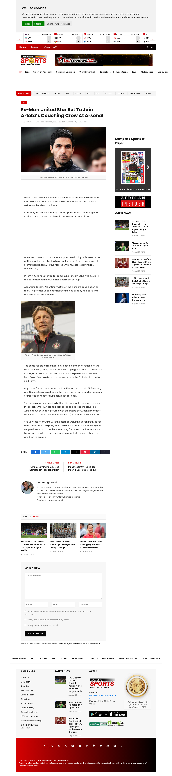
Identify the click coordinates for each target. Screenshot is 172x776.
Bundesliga (135, 93)
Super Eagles (42, 93)
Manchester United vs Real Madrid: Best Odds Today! (82, 468)
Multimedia (147, 72)
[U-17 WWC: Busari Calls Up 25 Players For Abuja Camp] (63, 530)
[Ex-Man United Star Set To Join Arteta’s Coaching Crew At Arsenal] (63, 171)
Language (163, 72)
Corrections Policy (29, 712)
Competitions (120, 72)
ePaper (47, 47)
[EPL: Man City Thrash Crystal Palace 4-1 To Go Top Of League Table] (34, 530)
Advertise (25, 686)
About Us (25, 677)
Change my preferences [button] (58, 24)
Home (27, 72)
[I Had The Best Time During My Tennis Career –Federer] (93, 530)
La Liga (108, 93)
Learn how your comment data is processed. (79, 643)
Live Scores (23, 93)
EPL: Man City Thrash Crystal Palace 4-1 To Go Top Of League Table (33, 546)
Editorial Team (27, 694)
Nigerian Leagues (65, 72)
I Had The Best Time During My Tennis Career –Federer (91, 544)
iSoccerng (108, 658)
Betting (22, 47)
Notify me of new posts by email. (43, 625)
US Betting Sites (151, 658)
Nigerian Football (42, 72)
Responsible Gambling (31, 720)
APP (55, 47)
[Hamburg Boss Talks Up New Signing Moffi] (122, 298)
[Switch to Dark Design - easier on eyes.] (147, 47)
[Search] (151, 47)
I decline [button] (38, 24)
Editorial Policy (27, 707)
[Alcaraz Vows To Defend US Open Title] (122, 246)
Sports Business (128, 658)
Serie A (120, 93)
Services (34, 47)
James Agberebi (47, 482)
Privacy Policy (27, 703)
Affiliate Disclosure (29, 716)
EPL (97, 93)
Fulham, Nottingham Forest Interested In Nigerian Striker (44, 468)
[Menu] (20, 72)
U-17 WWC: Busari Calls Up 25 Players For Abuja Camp (63, 544)
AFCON (78, 93)
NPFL (68, 93)
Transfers (105, 72)
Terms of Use (27, 690)
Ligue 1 (149, 93)
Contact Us (26, 681)
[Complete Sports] (33, 60)
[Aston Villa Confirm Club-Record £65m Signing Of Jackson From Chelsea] (122, 263)
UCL (89, 93)
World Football (87, 72)
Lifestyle (93, 658)
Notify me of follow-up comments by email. (48, 619)
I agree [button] (27, 24)
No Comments (68, 122)
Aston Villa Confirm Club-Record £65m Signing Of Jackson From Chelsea (141, 263)
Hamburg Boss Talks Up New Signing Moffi (139, 297)
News (24, 103)
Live (134, 72)
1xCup (57, 93)
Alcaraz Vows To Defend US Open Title (140, 246)
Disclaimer (26, 699)
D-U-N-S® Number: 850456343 (29, 726)
